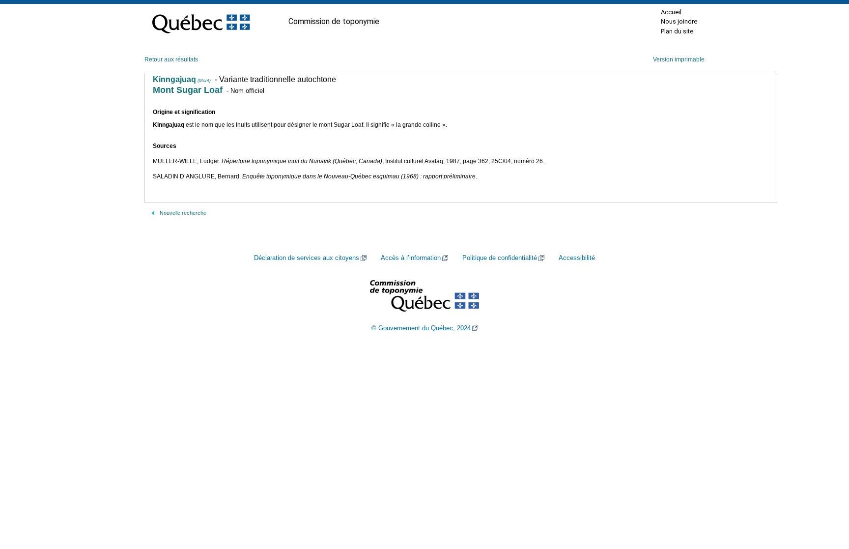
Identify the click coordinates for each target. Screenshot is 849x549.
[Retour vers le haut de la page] (824, 495)
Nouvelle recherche (183, 213)
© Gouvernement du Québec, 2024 (421, 328)
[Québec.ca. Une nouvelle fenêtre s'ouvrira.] (201, 21)
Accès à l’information (411, 258)
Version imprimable (679, 59)
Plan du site (677, 31)
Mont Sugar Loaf (188, 90)
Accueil (671, 12)
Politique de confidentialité (499, 258)
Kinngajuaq (182, 79)
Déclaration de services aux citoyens (306, 258)
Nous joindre (679, 21)
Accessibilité (577, 258)
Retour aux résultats (171, 59)
